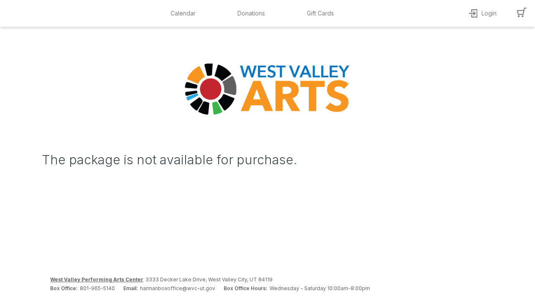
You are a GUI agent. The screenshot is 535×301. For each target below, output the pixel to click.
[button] (185, 13)
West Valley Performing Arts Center (96, 279)
